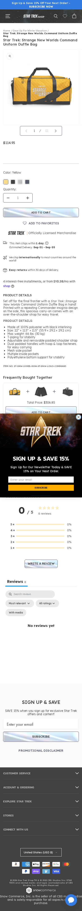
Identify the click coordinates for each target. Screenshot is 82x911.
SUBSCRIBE (41, 487)
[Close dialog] (78, 417)
